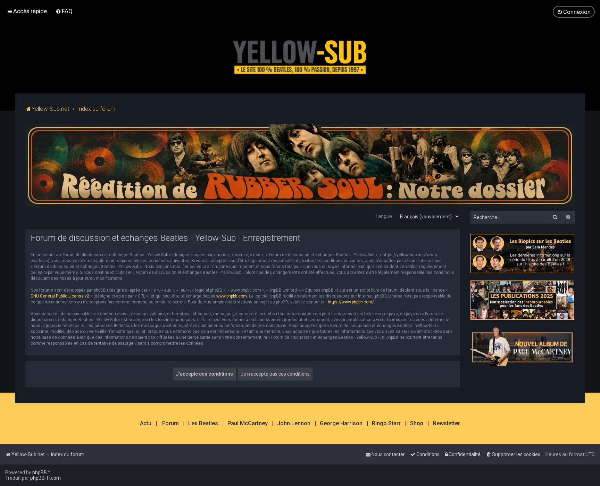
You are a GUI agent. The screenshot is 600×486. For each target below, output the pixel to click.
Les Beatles (203, 423)
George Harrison (341, 423)
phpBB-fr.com (45, 478)
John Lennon (293, 423)
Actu (145, 423)
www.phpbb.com (231, 296)
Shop (416, 423)
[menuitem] (64, 11)
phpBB (39, 472)
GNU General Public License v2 (60, 296)
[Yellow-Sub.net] (300, 55)
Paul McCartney (247, 423)
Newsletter (446, 423)
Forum (170, 423)
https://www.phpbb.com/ (351, 302)
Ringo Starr (386, 423)
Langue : (385, 216)
